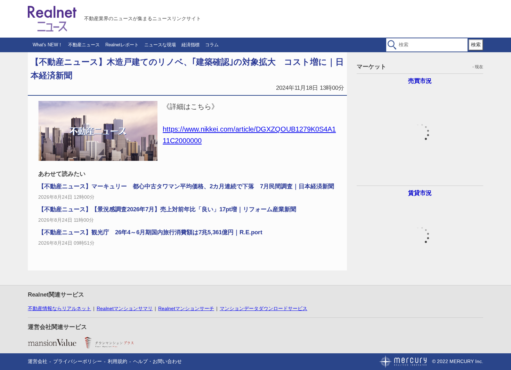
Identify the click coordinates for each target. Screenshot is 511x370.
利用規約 (117, 361)
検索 (476, 44)
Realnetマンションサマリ (125, 308)
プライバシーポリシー (77, 361)
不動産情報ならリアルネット (59, 308)
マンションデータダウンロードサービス (263, 308)
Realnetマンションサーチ (186, 308)
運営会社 (37, 361)
